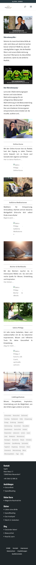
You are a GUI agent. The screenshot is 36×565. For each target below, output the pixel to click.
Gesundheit (26, 426)
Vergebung (14, 447)
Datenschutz (11, 551)
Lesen (28, 433)
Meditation (12, 436)
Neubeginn (7, 440)
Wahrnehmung (17, 450)
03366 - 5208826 (18, 1)
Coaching (6, 419)
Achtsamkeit (7, 415)
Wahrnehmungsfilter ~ (10, 37)
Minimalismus (20, 436)
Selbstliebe (7, 443)
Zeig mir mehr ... (9, 346)
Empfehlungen (22, 551)
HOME (8, 548)
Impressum (24, 548)
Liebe (5, 436)
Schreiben (28, 440)
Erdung (6, 422)
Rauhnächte (15, 440)
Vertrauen (22, 447)
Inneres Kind (17, 429)
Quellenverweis (17, 554)
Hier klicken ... (9, 282)
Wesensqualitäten (9, 454)
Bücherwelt (24, 415)
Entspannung (28, 419)
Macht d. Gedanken (12, 520)
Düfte (21, 419)
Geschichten (17, 426)
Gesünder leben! (11, 530)
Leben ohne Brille (11, 509)
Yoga (17, 454)
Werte (24, 450)
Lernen (23, 433)
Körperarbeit (7, 433)
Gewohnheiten (8, 429)
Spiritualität (25, 443)
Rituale (22, 440)
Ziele (22, 454)
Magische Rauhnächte (13, 500)
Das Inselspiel (10, 516)
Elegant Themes (22, 559)
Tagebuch (7, 447)
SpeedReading (16, 443)
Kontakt (15, 548)
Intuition (25, 429)
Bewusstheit (16, 415)
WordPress (22, 562)
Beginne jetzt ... (9, 218)
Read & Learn (10, 537)
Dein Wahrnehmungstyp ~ (11, 88)
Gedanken (20, 422)
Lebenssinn (16, 433)
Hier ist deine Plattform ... (13, 159)
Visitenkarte (7, 450)
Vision (28, 447)
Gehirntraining (8, 426)
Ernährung (13, 422)
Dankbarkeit (14, 419)
